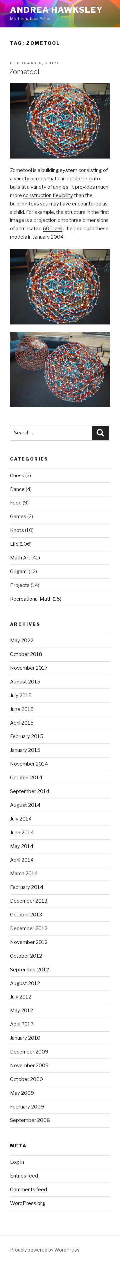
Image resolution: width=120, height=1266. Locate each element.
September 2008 (30, 1120)
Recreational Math (31, 599)
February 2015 (26, 736)
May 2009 (22, 1093)
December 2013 (28, 901)
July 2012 (20, 997)
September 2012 (29, 970)
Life (14, 544)
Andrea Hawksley (56, 10)
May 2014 (21, 846)
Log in (17, 1162)
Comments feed (28, 1190)
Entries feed (24, 1176)
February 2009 (27, 1107)
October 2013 (26, 915)
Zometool (24, 72)
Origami (19, 571)
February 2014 (26, 887)
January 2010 (25, 1038)
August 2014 (25, 805)
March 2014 (24, 873)
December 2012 (28, 928)
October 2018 (26, 654)
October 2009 (26, 1079)
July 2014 (21, 819)
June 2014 (22, 833)
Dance (17, 489)
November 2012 (29, 942)
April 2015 (22, 723)
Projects (20, 585)
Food (16, 503)
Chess (17, 476)
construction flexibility (48, 195)
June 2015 (22, 709)
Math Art (20, 558)
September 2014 (29, 791)
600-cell (52, 229)
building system (59, 170)
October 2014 (26, 778)
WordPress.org (27, 1203)
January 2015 (25, 750)
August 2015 (25, 682)
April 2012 (21, 1024)
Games (18, 517)
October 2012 (26, 956)
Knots (17, 530)
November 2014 (29, 764)
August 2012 (25, 983)
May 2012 (21, 1011)
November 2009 (29, 1066)
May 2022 (21, 641)
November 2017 (29, 668)
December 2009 (29, 1052)
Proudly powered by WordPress (45, 1250)
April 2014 (22, 860)
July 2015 (21, 695)
